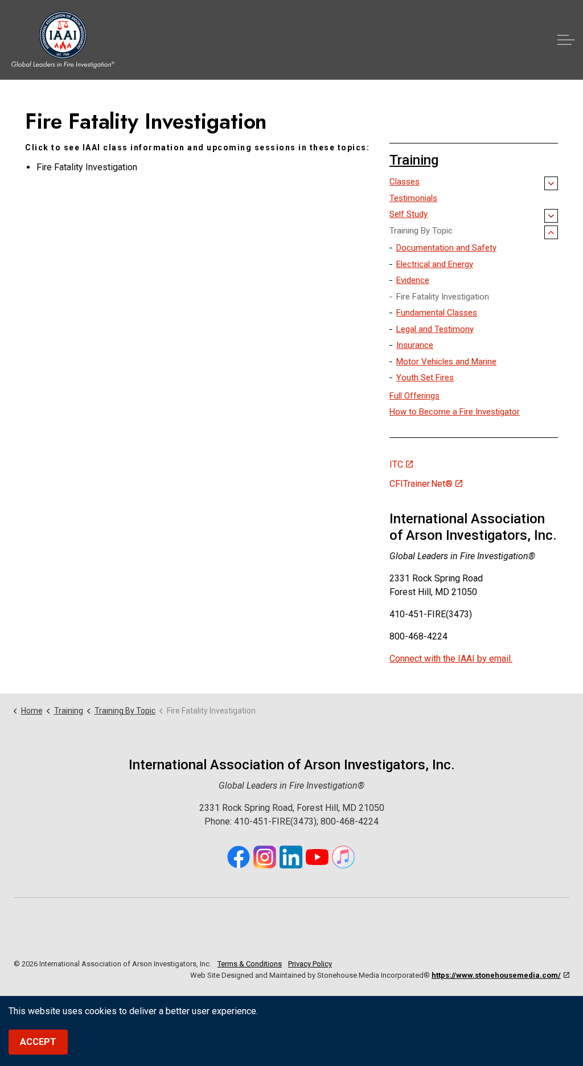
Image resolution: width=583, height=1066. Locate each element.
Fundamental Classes (436, 313)
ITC (396, 464)
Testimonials (413, 198)
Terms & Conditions (249, 964)
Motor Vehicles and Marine (446, 361)
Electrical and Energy (434, 264)
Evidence (412, 280)
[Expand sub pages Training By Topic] (551, 232)
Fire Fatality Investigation (442, 297)
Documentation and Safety (446, 248)
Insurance (414, 345)
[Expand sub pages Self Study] (551, 216)
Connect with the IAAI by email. (450, 658)
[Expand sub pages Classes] (551, 183)
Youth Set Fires (425, 377)
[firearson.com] (62, 39)
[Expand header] (566, 40)
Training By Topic (421, 231)
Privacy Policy (310, 964)
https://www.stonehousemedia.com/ (496, 975)
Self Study (408, 214)
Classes (404, 182)
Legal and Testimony (435, 329)
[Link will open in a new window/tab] (238, 857)
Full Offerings (414, 396)
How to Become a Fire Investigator (454, 412)
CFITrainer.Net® (421, 483)
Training (413, 160)
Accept (38, 1041)
